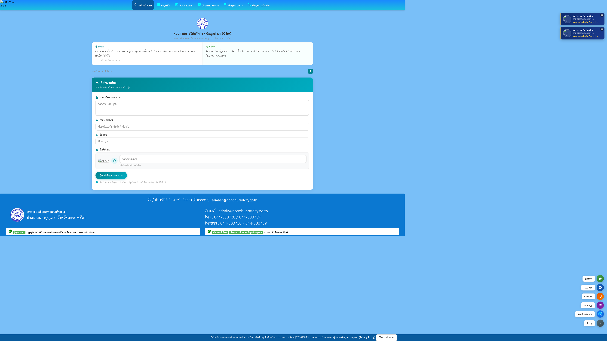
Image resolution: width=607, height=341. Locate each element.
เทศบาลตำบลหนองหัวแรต (55, 232)
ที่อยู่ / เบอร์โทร (104, 120)
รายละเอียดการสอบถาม (107, 97)
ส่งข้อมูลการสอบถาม (111, 175)
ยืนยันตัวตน (102, 149)
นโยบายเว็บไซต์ (220, 232)
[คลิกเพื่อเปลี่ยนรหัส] (103, 161)
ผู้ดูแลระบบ (19, 232)
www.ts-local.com (87, 232)
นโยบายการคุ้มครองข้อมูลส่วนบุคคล (246, 232)
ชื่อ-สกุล (101, 135)
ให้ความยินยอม (386, 337)
